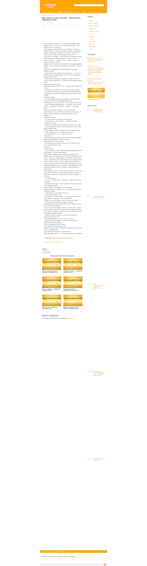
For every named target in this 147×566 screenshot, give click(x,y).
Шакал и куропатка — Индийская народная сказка (51, 290)
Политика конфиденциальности (57, 551)
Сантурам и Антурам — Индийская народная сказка (72, 271)
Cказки (44, 11)
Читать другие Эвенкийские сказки (53, 242)
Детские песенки (93, 26)
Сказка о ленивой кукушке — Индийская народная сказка (50, 271)
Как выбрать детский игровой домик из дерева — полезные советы (98, 110)
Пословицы (84, 11)
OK (104, 564)
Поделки (91, 38)
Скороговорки (92, 46)
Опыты (91, 33)
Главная (44, 15)
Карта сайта (45, 551)
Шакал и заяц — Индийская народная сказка (49, 308)
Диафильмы (60, 11)
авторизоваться (70, 318)
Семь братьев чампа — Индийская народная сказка (71, 290)
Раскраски (91, 11)
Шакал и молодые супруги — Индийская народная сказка (71, 308)
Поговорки (77, 11)
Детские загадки (52, 11)
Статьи (97, 11)
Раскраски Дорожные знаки (94, 99)
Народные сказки (69, 11)
